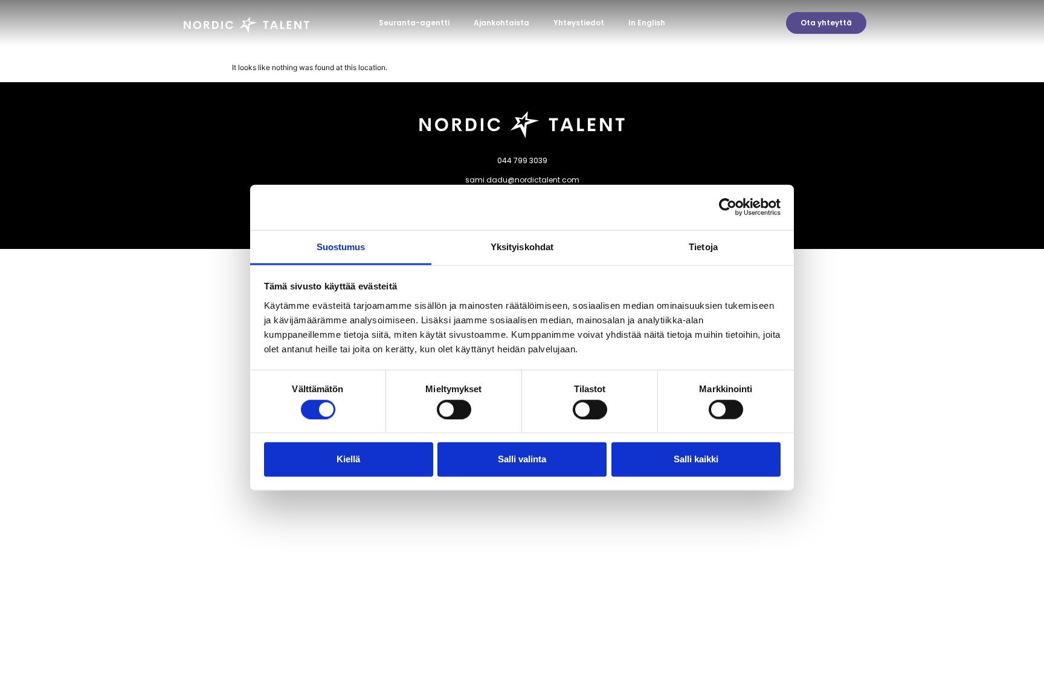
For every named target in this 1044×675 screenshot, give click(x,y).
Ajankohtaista (501, 23)
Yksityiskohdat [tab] (522, 246)
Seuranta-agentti (414, 23)
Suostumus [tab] (341, 246)
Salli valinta (522, 459)
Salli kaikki (696, 459)
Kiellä (348, 459)
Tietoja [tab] (703, 246)
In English (646, 23)
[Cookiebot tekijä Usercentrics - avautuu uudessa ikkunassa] (728, 207)
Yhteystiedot (578, 23)
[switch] (454, 409)
